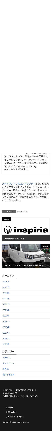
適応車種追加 (22, 212)
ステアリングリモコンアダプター (18, 183)
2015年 (6, 344)
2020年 (6, 316)
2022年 (6, 304)
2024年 (6, 293)
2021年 (6, 310)
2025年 (6, 287)
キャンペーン (8, 363)
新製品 (6, 369)
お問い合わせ (11, 412)
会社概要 (9, 407)
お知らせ (7, 357)
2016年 (6, 338)
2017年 (6, 333)
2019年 (6, 321)
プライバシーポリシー (15, 417)
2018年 (6, 327)
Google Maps (9, 393)
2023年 (6, 298)
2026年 (6, 281)
